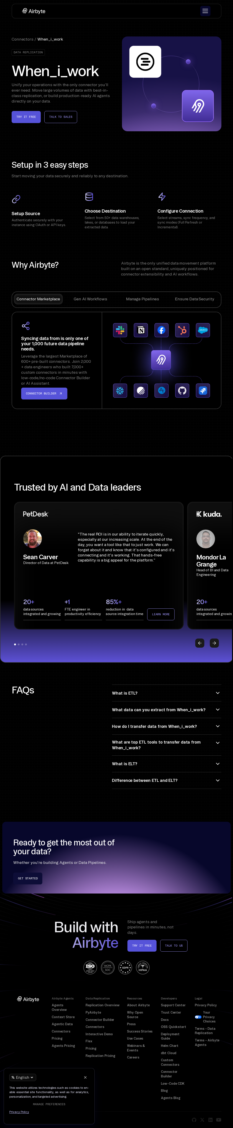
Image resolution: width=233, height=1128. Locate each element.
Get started (28, 878)
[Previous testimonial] (199, 643)
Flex (89, 1041)
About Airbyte (138, 1005)
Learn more (161, 614)
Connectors (61, 1031)
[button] (205, 11)
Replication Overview (103, 1005)
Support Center (173, 1005)
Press (131, 1024)
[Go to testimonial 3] (22, 644)
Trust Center (171, 1012)
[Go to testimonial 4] (26, 644)
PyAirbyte (93, 1012)
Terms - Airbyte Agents (207, 1042)
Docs (165, 1020)
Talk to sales (60, 116)
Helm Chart (169, 1046)
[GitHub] (194, 1120)
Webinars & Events (136, 1048)
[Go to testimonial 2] (19, 644)
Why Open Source (135, 1015)
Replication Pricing (100, 1056)
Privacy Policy (206, 1005)
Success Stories (139, 1031)
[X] (202, 1120)
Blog (164, 1090)
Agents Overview (59, 1007)
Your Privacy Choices (209, 1017)
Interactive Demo (99, 1034)
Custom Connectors (170, 1062)
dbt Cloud (168, 1053)
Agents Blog (170, 1098)
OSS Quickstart (173, 1027)
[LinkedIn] (210, 1120)
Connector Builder (100, 1020)
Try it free (26, 116)
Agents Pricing (63, 1046)
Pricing (57, 1038)
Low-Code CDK (173, 1083)
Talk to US (174, 945)
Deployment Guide (170, 1036)
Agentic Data (62, 1024)
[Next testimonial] (214, 643)
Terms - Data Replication (205, 1031)
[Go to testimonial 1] (15, 644)
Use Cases (135, 1038)
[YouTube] (218, 1120)
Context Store (63, 1017)
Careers (133, 1057)
